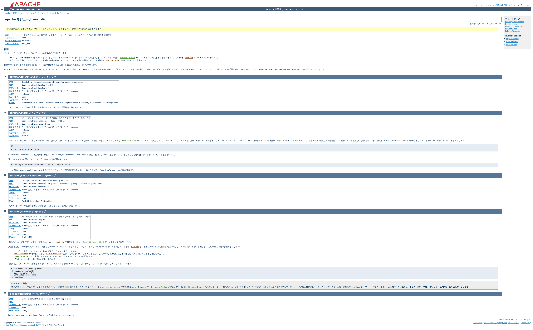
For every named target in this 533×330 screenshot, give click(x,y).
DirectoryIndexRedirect (514, 26)
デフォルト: (14, 88)
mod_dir (189, 58)
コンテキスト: (15, 91)
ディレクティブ (490, 5)
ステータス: (10, 38)
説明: (7, 35)
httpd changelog (512, 39)
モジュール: (14, 100)
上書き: (12, 94)
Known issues (512, 42)
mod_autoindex (113, 60)
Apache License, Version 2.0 (25, 325)
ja (491, 24)
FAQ (500, 5)
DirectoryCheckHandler (514, 22)
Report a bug (526, 5)
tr (500, 24)
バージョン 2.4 (52, 13)
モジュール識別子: (13, 41)
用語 (505, 5)
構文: (11, 85)
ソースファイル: (12, 43)
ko (495, 24)
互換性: (12, 103)
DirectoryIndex (127, 58)
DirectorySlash (511, 29)
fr (487, 24)
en (483, 24)
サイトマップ (513, 5)
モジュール (477, 5)
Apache (7, 13)
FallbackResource (512, 31)
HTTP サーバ (17, 13)
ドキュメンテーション (34, 13)
